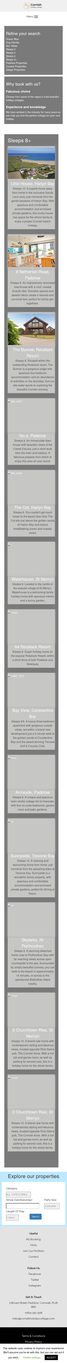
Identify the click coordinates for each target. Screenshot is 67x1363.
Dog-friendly (12, 42)
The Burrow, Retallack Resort (33, 352)
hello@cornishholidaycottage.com (33, 1318)
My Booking (33, 1239)
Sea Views (11, 45)
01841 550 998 (33, 1312)
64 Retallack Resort (33, 646)
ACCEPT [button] (51, 1357)
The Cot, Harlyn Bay (32, 507)
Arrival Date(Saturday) (19, 1199)
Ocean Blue (12, 39)
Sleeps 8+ (11, 59)
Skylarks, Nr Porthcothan (33, 943)
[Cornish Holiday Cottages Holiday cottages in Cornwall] (33, 5)
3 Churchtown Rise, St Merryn (32, 1033)
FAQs (33, 1245)
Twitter (34, 1279)
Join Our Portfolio (33, 1251)
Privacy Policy (33, 1341)
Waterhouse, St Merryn (33, 579)
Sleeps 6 (10, 56)
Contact (33, 1256)
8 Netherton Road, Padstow (32, 274)
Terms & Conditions (33, 1336)
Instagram (34, 1285)
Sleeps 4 (10, 52)
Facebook (34, 1274)
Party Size (50, 1199)
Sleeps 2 (10, 49)
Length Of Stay (15, 1211)
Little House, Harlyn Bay (32, 183)
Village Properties (15, 69)
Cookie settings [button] (31, 1357)
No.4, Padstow (32, 435)
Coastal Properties (16, 66)
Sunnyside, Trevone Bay (33, 856)
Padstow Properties (16, 63)
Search (35, 1216)
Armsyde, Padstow (33, 792)
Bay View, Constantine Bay (32, 713)
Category (11, 1188)
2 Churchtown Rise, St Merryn (32, 1115)
